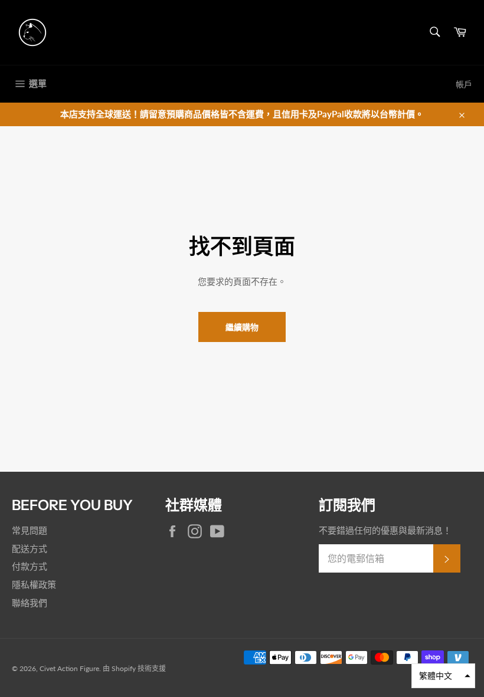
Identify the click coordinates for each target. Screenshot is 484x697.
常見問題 (29, 530)
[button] (443, 675)
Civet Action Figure (69, 668)
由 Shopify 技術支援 (134, 668)
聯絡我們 (29, 602)
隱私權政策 (34, 584)
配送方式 (29, 548)
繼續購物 (242, 327)
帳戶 (464, 84)
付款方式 (29, 566)
